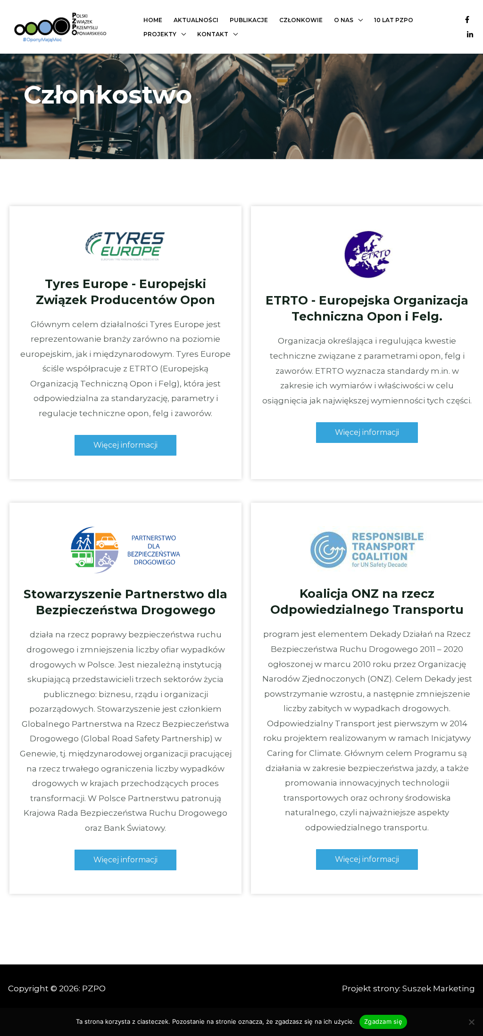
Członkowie (301, 20)
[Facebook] (467, 19)
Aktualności (196, 20)
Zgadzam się (383, 1021)
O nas (343, 20)
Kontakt (212, 34)
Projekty (159, 34)
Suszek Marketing (438, 988)
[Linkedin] (470, 34)
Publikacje (249, 20)
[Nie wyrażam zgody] (471, 1022)
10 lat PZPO (393, 20)
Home (152, 20)
